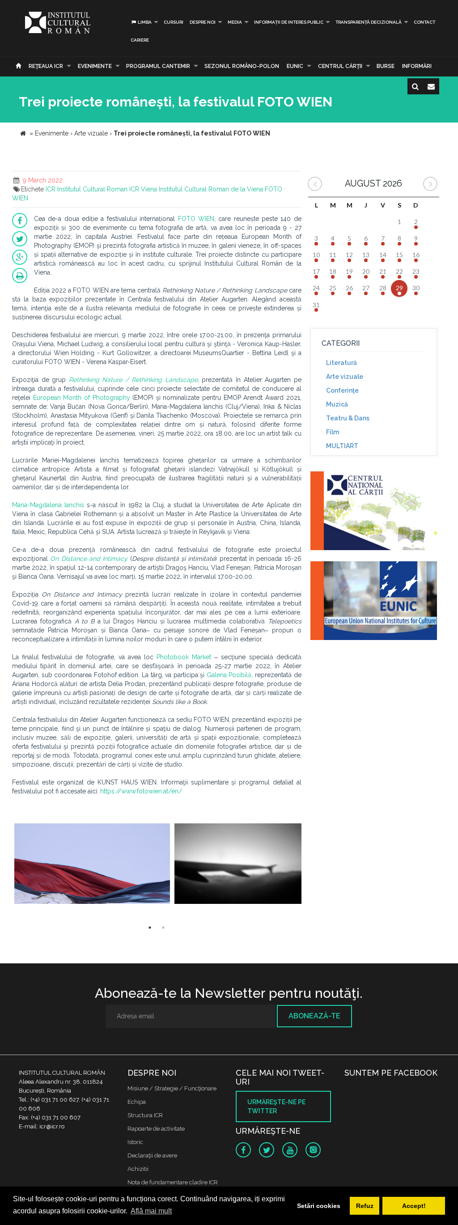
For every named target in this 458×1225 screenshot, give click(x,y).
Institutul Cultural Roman (92, 189)
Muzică (337, 404)
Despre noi (203, 22)
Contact (424, 22)
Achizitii (137, 1169)
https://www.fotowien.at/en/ (141, 791)
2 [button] (163, 927)
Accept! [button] (414, 1205)
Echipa (136, 1101)
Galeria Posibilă (229, 674)
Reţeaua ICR (46, 66)
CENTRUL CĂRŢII (340, 66)
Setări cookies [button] (318, 1205)
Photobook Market (184, 657)
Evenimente (95, 66)
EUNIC (295, 66)
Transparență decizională (368, 22)
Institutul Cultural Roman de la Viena (211, 189)
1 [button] (149, 927)
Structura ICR (145, 1115)
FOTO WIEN (196, 218)
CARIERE (140, 40)
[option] (92, 864)
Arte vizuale (344, 376)
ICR (50, 189)
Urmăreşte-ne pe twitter (276, 1106)
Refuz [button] (364, 1205)
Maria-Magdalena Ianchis (48, 505)
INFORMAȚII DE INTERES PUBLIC (288, 22)
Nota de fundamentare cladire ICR (172, 1182)
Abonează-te (314, 1016)
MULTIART (342, 445)
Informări (417, 66)
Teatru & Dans (347, 418)
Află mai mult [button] (151, 1211)
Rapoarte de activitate (156, 1128)
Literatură (341, 362)
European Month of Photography (81, 397)
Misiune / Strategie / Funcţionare (171, 1088)
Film (332, 432)
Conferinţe (342, 390)
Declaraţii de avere (152, 1155)
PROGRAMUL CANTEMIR (158, 66)
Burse (385, 66)
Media (235, 22)
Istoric (135, 1142)
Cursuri (173, 22)
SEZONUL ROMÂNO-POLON (241, 66)
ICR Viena (143, 189)
